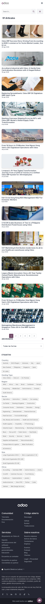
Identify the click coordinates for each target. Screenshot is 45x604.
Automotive (16, 399)
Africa (11, 384)
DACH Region (15, 363)
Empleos (27, 544)
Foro (3, 522)
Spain (34, 367)
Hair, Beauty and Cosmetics (11, 420)
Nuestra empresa (30, 536)
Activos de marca (30, 539)
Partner (27, 482)
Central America (30, 470)
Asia (17, 384)
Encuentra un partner (9, 560)
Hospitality (18, 424)
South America (7, 392)
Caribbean (30, 384)
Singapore (26, 367)
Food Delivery (29, 474)
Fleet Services (7, 415)
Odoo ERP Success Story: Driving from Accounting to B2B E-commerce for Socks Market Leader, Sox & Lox (22, 43)
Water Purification (27, 444)
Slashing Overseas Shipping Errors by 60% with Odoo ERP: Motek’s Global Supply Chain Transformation (21, 120)
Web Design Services (17, 486)
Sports (27, 436)
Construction (31, 403)
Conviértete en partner (10, 563)
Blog (25, 553)
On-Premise (25, 378)
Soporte (4, 540)
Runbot (26, 523)
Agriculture (6, 399)
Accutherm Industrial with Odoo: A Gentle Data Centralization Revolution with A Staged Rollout (21, 69)
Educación (5, 553)
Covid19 (5, 474)
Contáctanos (29, 541)
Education (29, 407)
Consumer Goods (8, 407)
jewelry (27, 478)
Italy (32, 363)
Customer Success (16, 474)
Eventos (27, 547)
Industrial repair (8, 428)
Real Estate (33, 432)
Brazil (22, 384)
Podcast (27, 550)
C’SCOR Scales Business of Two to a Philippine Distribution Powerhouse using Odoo (21, 224)
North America (26, 388)
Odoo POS (19, 482)
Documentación (7, 519)
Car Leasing (33, 399)
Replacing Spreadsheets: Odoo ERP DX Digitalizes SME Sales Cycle (22, 94)
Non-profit (12, 432)
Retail (4, 436)
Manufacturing (19, 428)
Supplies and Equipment (10, 440)
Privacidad (34, 559)
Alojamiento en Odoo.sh (10, 536)
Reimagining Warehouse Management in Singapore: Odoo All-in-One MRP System (18, 326)
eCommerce (7, 448)
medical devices (8, 482)
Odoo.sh (16, 378)
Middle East (16, 388)
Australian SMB (17, 470)
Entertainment (17, 411)
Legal (26, 559)
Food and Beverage (21, 415)
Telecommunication (27, 440)
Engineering (6, 411)
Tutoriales (5, 517)
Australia (5, 363)
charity (39, 470)
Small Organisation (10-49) (11, 463)
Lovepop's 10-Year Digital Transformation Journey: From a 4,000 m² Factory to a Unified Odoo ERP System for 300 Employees (21, 173)
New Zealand (7, 367)
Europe (39, 384)
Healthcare (6, 478)
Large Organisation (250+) (11, 455)
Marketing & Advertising (34, 428)
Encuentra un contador (10, 556)
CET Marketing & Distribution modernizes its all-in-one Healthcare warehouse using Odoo (22, 249)
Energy (37, 407)
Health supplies (7, 424)
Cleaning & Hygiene (18, 403)
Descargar (28, 517)
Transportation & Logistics (11, 444)
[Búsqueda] (33, 11)
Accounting (6, 470)
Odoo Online (7, 378)
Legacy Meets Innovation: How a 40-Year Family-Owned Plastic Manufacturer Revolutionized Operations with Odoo (22, 275)
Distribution (20, 407)
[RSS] (42, 339)
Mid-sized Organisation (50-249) (13, 459)
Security (11, 436)
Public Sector (23, 432)
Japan (38, 363)
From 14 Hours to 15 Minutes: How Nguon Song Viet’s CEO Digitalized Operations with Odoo (21, 146)
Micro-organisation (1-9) (29, 455)
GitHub (26, 521)
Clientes (27, 555)
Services (19, 436)
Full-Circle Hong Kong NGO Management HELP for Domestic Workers (22, 199)
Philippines (17, 367)
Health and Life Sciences (30, 420)
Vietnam (5, 486)
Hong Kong (6, 388)
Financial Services (29, 411)
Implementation (17, 478)
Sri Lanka (5, 371)
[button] (42, 3)
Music (4, 432)
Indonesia (25, 363)
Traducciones (29, 526)
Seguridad (28, 561)
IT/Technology (28, 424)
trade (34, 482)
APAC (4, 384)
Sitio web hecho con (19, 601)
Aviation (24, 399)
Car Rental (6, 403)
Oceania (36, 388)
